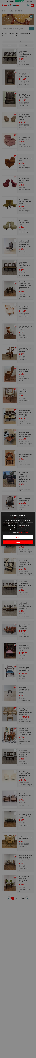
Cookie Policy (23, 532)
